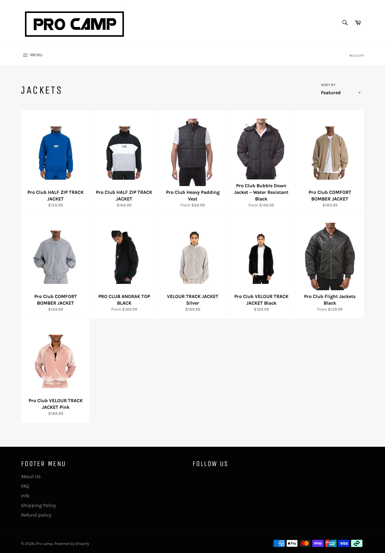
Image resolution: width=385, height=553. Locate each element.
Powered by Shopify (71, 543)
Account (356, 55)
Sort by (328, 85)
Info (25, 496)
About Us (31, 476)
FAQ (25, 486)
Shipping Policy (38, 505)
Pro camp (44, 543)
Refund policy (36, 515)
